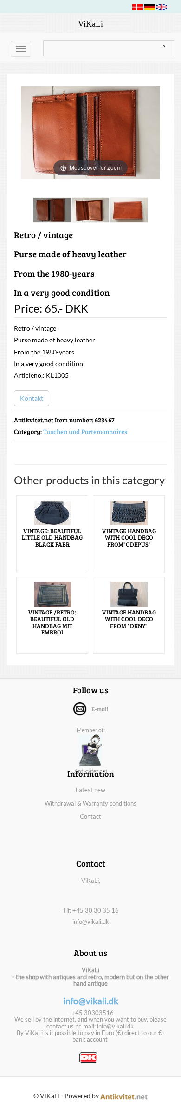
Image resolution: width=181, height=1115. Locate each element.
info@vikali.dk (90, 921)
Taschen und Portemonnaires (85, 431)
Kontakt (31, 398)
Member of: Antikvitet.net (90, 750)
